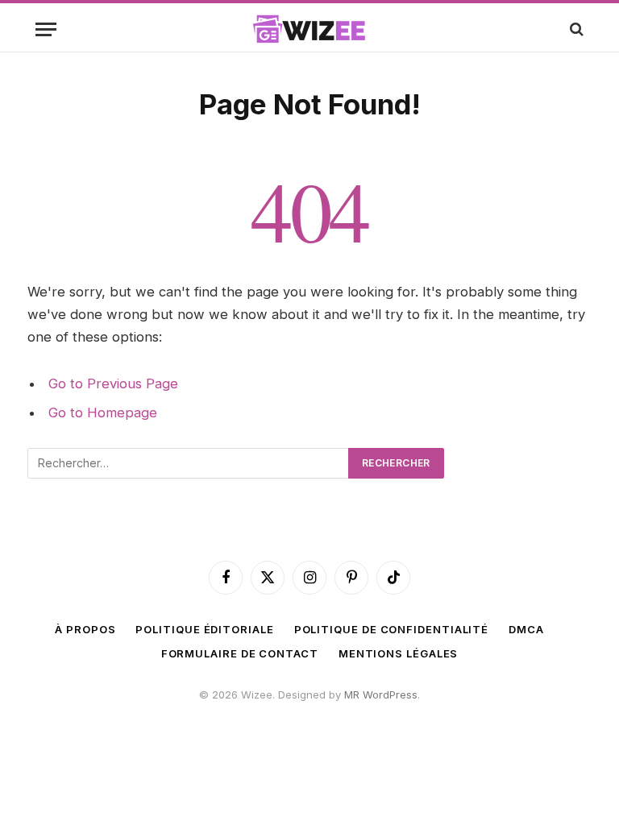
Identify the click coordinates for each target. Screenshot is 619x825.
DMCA (526, 629)
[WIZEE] (309, 29)
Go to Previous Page (113, 383)
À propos (85, 629)
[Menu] (45, 29)
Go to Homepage (102, 412)
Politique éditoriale (204, 629)
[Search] (575, 29)
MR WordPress (381, 694)
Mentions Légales (399, 653)
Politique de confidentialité (391, 629)
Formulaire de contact (239, 653)
